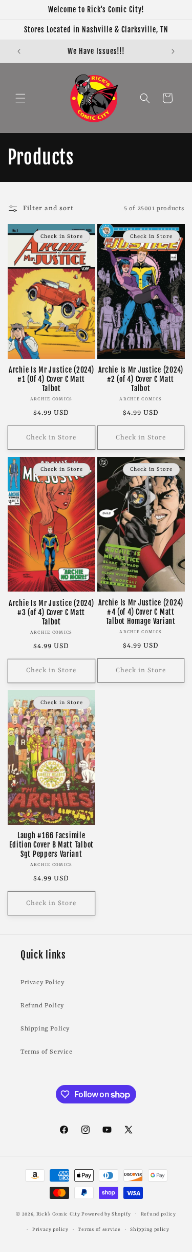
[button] (20, 98)
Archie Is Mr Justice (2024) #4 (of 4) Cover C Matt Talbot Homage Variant (140, 612)
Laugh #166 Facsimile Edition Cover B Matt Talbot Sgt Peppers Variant (51, 845)
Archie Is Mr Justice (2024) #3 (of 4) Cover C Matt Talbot (51, 613)
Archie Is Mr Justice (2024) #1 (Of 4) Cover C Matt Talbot (51, 379)
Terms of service (99, 1229)
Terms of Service (46, 1052)
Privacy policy (50, 1229)
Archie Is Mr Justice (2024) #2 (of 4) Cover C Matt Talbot (140, 379)
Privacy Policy (42, 982)
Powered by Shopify (106, 1214)
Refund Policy (42, 1005)
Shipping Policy (45, 1029)
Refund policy (158, 1214)
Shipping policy (149, 1229)
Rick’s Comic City (58, 1214)
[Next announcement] (173, 51)
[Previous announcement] (19, 51)
